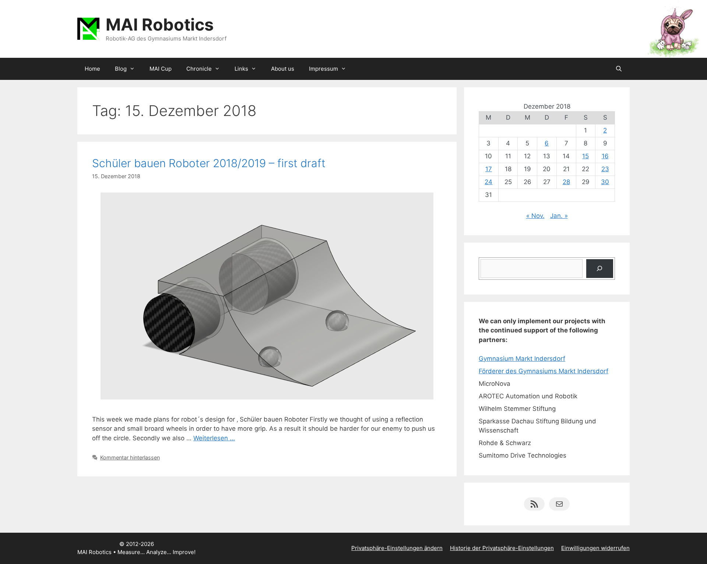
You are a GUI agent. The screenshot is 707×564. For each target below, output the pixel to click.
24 (488, 182)
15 (585, 156)
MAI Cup (161, 68)
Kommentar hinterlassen (130, 457)
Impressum (323, 68)
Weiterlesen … (214, 438)
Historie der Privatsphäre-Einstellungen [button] (502, 547)
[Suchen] (599, 268)
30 (605, 182)
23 (605, 169)
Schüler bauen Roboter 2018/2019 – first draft (209, 163)
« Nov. (535, 215)
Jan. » (559, 215)
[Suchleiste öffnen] (619, 69)
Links (241, 68)
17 (488, 169)
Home (92, 68)
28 (566, 182)
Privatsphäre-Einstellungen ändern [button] (397, 547)
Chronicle (199, 68)
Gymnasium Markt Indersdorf (522, 358)
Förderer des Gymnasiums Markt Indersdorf (543, 371)
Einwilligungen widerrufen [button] (595, 547)
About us (282, 68)
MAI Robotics (160, 24)
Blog (121, 68)
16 (605, 156)
